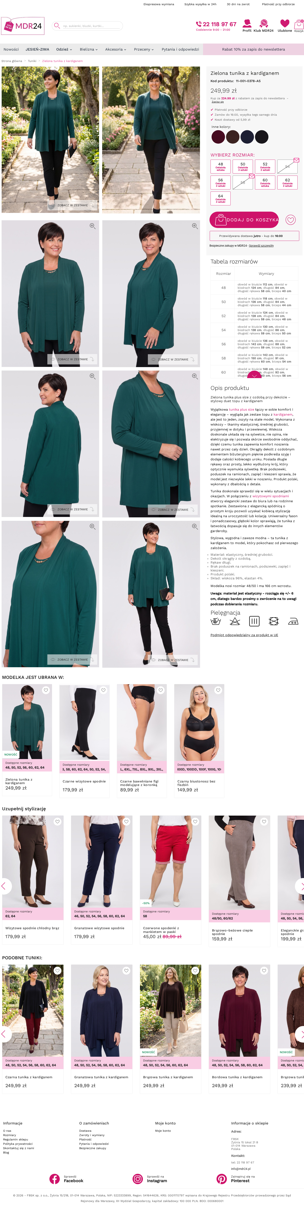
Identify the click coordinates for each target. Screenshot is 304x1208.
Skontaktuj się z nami (18, 1148)
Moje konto (163, 1130)
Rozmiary (9, 1135)
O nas (7, 1130)
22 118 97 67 (219, 24)
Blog (6, 1152)
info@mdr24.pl (240, 1168)
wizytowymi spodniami (271, 496)
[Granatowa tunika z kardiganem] (247, 137)
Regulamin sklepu (15, 1139)
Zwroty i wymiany (91, 1135)
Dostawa (85, 1130)
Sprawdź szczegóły (261, 245)
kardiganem (283, 414)
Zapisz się (218, 101)
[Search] (57, 26)
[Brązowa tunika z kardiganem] (232, 137)
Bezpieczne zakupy (92, 1148)
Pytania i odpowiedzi (94, 1143)
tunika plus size (241, 409)
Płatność (85, 1139)
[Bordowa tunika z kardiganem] (218, 137)
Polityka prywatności (18, 1143)
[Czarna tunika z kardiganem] (261, 137)
